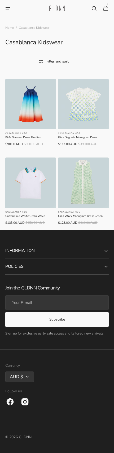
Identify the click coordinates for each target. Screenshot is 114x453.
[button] (8, 8)
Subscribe (57, 319)
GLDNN (25, 437)
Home (9, 28)
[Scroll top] (107, 446)
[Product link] (30, 115)
